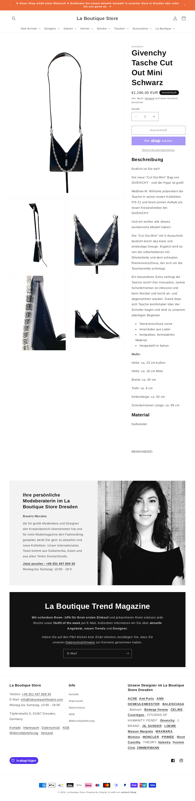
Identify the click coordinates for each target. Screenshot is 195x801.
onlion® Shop (128, 792)
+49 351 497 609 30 (36, 694)
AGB (66, 727)
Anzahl (136, 109)
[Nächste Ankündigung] (185, 5)
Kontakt (15, 727)
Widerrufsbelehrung (24, 733)
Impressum (31, 727)
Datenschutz (51, 727)
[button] (14, 18)
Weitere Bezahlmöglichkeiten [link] (158, 150)
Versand (149, 98)
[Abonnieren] (127, 653)
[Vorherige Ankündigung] (10, 5)
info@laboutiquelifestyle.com (42, 699)
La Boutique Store (76, 792)
